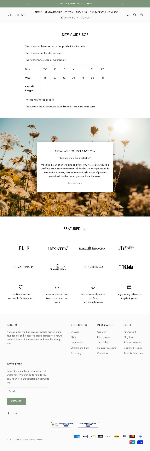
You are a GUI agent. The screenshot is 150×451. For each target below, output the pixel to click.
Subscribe (16, 401)
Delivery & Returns (133, 348)
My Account (130, 332)
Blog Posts (129, 337)
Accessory (76, 353)
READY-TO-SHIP (53, 12)
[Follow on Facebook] (8, 413)
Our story (101, 332)
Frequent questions (106, 348)
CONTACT (86, 17)
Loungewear (77, 342)
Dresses (75, 332)
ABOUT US (81, 12)
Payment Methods (133, 342)
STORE (38, 12)
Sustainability (103, 342)
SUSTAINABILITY (69, 17)
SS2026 (69, 12)
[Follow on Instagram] (16, 413)
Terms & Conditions (133, 353)
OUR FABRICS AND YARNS (104, 12)
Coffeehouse (38, 439)
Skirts (73, 337)
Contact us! (103, 353)
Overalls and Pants (80, 348)
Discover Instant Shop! (75, 3)
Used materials (104, 337)
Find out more (75, 183)
